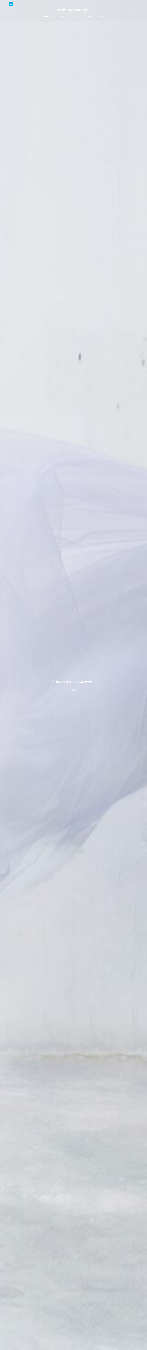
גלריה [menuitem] (90, 16)
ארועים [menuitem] (64, 16)
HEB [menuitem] (11, 4)
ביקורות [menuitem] (82, 16)
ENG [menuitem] (6, 4)
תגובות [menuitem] (72, 16)
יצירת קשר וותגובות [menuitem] (51, 16)
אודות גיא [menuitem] (99, 16)
